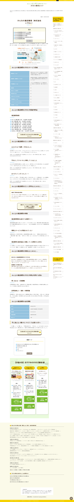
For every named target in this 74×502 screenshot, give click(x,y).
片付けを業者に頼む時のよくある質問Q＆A (57, 259)
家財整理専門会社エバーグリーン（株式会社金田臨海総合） (58, 182)
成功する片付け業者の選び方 (57, 268)
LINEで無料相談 (17, 409)
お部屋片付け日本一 (57, 56)
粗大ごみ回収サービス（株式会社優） (57, 125)
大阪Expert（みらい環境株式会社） (58, 131)
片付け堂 (55, 109)
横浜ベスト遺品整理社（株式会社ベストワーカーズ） (58, 237)
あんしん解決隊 (56, 97)
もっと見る (29, 40)
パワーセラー (56, 190)
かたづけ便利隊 (56, 169)
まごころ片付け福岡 (57, 249)
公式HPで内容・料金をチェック (17, 402)
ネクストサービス (57, 228)
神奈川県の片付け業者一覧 (57, 211)
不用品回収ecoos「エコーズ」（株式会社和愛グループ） (57, 156)
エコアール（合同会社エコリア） (58, 194)
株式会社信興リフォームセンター (58, 104)
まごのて (55, 49)
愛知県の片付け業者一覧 (57, 140)
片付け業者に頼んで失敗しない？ (57, 272)
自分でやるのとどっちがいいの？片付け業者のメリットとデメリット (57, 276)
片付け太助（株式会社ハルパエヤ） (58, 31)
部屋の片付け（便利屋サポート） (58, 46)
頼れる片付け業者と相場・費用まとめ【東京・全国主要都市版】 (57, 19)
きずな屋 (55, 114)
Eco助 (55, 89)
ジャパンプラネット (57, 171)
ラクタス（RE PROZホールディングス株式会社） (58, 146)
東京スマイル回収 (57, 100)
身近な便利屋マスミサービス (58, 203)
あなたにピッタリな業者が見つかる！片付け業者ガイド (28, 344)
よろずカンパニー (57, 54)
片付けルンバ (56, 92)
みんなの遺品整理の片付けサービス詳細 (23, 32)
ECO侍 (55, 106)
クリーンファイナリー (57, 208)
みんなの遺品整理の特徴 (20, 38)
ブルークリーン (20, 350)
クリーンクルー (56, 79)
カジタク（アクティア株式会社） (58, 42)
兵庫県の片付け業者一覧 (57, 240)
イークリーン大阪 (57, 134)
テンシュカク (19, 347)
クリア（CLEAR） (57, 230)
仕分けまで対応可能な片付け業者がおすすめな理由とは (57, 264)
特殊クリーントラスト (57, 51)
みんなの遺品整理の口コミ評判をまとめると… (24, 37)
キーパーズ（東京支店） (58, 59)
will (18, 349)
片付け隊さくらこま (57, 84)
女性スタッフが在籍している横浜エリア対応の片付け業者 (57, 25)
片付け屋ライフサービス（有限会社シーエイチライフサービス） (58, 198)
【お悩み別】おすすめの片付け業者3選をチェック (29, 135)
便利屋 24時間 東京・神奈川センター (58, 225)
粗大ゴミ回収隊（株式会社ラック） (58, 221)
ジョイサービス (56, 188)
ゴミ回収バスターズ (57, 95)
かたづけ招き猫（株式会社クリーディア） (58, 244)
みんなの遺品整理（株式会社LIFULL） (58, 72)
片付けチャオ (56, 62)
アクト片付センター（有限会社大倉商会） (57, 214)
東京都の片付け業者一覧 (22, 345)
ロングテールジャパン (57, 217)
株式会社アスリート (57, 112)
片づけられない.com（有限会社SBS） (57, 35)
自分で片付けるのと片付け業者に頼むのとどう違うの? (19, 481)
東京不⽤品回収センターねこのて (58, 121)
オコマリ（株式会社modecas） (57, 76)
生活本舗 (55, 87)
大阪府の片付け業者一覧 (57, 127)
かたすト (55, 142)
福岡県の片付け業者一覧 (57, 247)
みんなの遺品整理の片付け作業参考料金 (23, 34)
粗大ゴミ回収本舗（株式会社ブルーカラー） (58, 68)
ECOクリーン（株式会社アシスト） (58, 175)
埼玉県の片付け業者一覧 (57, 185)
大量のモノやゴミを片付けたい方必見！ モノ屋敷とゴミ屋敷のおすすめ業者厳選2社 (29, 206)
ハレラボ (55, 117)
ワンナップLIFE (56, 206)
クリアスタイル (56, 178)
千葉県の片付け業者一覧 (57, 166)
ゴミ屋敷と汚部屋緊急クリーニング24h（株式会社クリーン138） (57, 162)
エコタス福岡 (56, 252)
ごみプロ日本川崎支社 (57, 233)
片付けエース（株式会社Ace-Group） (58, 137)
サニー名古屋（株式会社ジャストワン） (57, 150)
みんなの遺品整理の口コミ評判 (21, 35)
